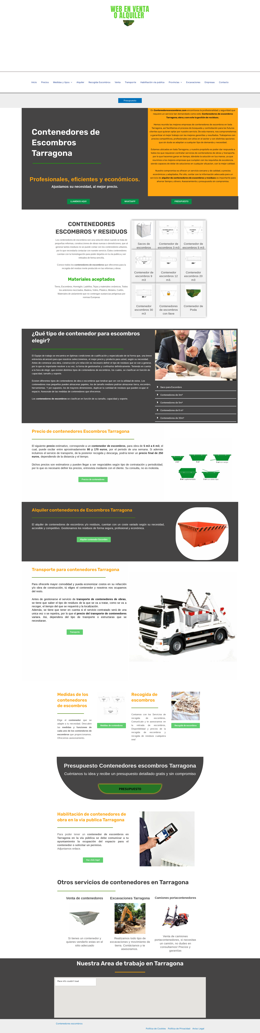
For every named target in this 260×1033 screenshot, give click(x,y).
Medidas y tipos (61, 82)
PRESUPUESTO (130, 789)
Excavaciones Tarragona (130, 898)
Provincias (174, 82)
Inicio (34, 82)
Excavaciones (193, 82)
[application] (70, 82)
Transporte (130, 82)
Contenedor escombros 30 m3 (144, 310)
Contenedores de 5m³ (171, 402)
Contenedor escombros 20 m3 (193, 276)
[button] (130, 100)
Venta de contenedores (84, 898)
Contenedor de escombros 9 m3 (143, 276)
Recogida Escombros (99, 82)
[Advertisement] (130, 51)
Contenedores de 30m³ (172, 418)
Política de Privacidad (179, 1028)
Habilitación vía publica (152, 82)
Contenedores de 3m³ (171, 395)
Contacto (224, 82)
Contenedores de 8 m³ (171, 410)
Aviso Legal (198, 1028)
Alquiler (80, 82)
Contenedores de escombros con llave (168, 310)
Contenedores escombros (69, 1023)
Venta (118, 82)
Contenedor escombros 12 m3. (168, 276)
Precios (45, 82)
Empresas (210, 82)
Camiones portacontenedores (175, 897)
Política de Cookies (156, 1028)
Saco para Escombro (171, 387)
